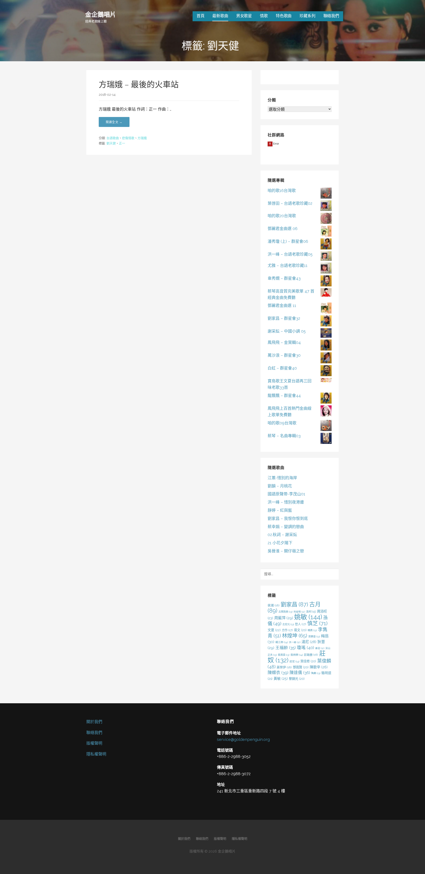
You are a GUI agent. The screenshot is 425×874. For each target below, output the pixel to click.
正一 (122, 143)
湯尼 (308, 642)
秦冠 (319, 648)
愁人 (300, 624)
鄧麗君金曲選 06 (283, 228)
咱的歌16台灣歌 (282, 190)
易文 (300, 630)
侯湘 (274, 605)
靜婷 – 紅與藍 (280, 510)
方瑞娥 (142, 138)
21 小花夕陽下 (280, 542)
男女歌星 (244, 15)
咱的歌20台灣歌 (282, 215)
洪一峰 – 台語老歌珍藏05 (290, 254)
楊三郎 (281, 642)
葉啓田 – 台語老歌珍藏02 (290, 203)
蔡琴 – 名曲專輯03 (284, 435)
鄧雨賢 (301, 667)
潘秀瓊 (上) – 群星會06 (288, 241)
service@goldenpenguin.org (243, 739)
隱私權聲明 (96, 754)
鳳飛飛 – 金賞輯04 (284, 342)
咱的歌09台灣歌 (282, 423)
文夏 (274, 630)
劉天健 (111, 143)
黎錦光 (297, 678)
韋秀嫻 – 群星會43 (284, 278)
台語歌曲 (112, 138)
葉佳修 (308, 661)
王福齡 (285, 647)
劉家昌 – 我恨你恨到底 (288, 518)
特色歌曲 (284, 15)
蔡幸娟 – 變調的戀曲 (286, 526)
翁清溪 (283, 654)
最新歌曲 (220, 15)
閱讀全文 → (114, 122)
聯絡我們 (331, 15)
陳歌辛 (319, 667)
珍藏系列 (307, 15)
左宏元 (288, 624)
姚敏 (308, 617)
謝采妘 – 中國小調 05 (287, 331)
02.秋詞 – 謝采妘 (282, 534)
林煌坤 (294, 635)
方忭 (287, 630)
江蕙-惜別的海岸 (282, 477)
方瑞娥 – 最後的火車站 (139, 84)
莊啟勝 (311, 654)
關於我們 (94, 721)
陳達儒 (300, 672)
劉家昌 (294, 604)
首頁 (201, 15)
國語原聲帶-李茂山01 (286, 494)
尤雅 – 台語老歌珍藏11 (287, 265)
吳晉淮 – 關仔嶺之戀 (286, 551)
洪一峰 (294, 642)
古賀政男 (285, 611)
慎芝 (317, 623)
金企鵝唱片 (100, 14)
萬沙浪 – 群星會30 (284, 355)
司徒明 (299, 611)
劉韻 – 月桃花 (280, 486)
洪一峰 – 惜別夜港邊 (286, 502)
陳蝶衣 (278, 672)
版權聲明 (94, 743)
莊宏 (294, 661)
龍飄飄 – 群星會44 (284, 395)
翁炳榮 (296, 654)
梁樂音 (314, 636)
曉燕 (312, 630)
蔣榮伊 (284, 667)
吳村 (311, 611)
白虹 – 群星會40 (282, 368)
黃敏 (281, 679)
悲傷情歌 (128, 138)
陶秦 (315, 673)
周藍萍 (283, 618)
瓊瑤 (305, 647)
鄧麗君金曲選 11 (282, 305)
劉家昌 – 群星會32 (284, 318)
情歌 (264, 15)
